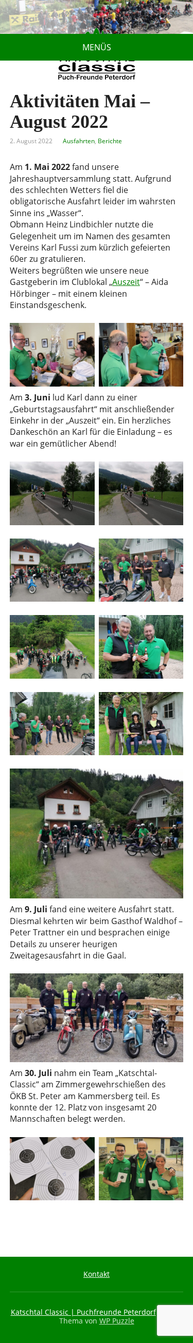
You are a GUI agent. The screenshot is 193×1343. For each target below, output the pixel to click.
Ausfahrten (79, 141)
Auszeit (126, 281)
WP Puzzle (116, 1321)
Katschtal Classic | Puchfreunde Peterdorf (83, 1312)
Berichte (110, 141)
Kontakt (96, 1274)
